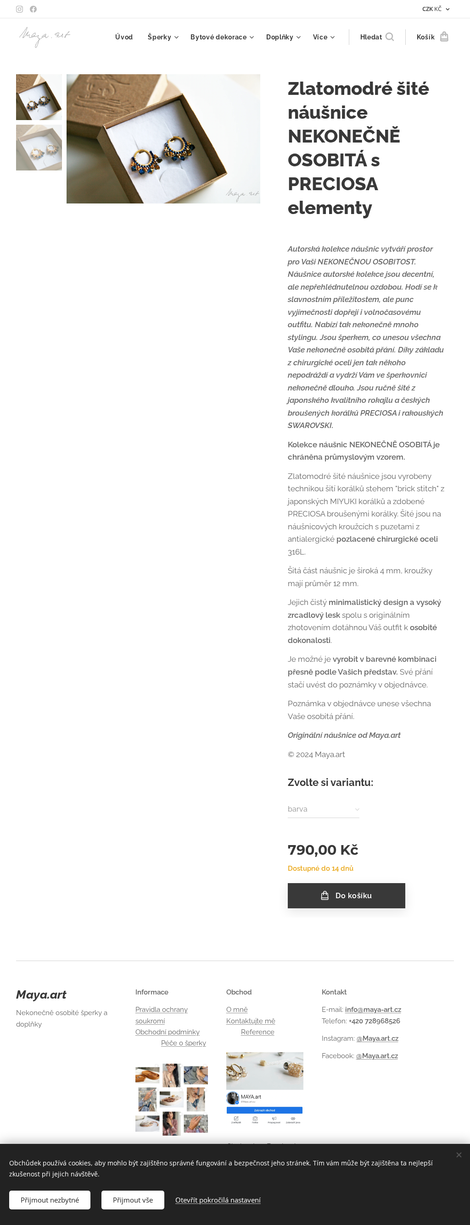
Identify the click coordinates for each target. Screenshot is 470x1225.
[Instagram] (19, 9)
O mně (237, 1009)
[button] (377, 37)
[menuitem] (126, 37)
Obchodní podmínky (167, 1032)
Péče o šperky (183, 1043)
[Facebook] (33, 9)
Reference (257, 1032)
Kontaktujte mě (250, 1021)
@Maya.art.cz (377, 1038)
